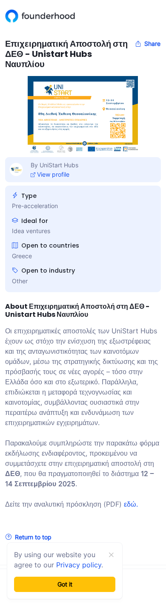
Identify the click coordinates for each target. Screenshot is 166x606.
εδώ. (131, 504)
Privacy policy (78, 565)
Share (152, 43)
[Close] (111, 554)
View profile (53, 174)
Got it (64, 584)
